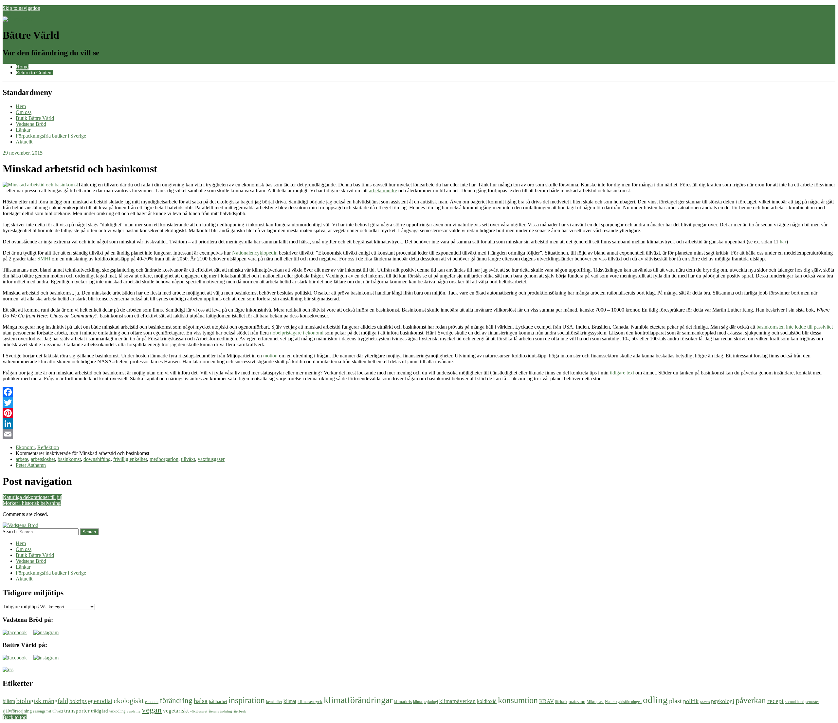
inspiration (246, 700)
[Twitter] (419, 402)
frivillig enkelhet (130, 459)
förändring (176, 700)
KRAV (546, 701)
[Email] (419, 434)
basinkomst (69, 459)
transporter (77, 711)
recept (775, 700)
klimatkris (403, 701)
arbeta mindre (383, 190)
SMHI (43, 258)
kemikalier (274, 701)
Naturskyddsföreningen (623, 701)
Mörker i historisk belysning (32, 503)
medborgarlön (164, 459)
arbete (22, 459)
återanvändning (220, 711)
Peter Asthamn (31, 465)
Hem (21, 106)
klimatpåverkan (457, 701)
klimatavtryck (310, 701)
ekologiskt (129, 700)
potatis (705, 702)
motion (270, 355)
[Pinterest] (419, 413)
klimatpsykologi (425, 701)
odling (655, 699)
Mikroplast (595, 701)
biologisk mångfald (42, 700)
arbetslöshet (43, 459)
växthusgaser (211, 459)
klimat (289, 701)
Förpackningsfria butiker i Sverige (51, 136)
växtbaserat (198, 711)
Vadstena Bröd (31, 124)
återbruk (239, 711)
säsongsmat (42, 711)
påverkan (751, 700)
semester (812, 701)
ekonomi (151, 701)
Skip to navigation (21, 8)
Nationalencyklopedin (255, 253)
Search (10, 531)
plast (675, 700)
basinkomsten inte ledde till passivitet (794, 327)
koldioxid (487, 701)
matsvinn (577, 701)
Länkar (23, 130)
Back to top (15, 717)
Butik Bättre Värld (35, 118)
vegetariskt (176, 711)
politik (691, 701)
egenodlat (100, 700)
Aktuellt (24, 141)
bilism (9, 701)
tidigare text (622, 372)
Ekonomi (25, 447)
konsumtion (518, 700)
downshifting (97, 459)
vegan (152, 709)
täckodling (117, 711)
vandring (133, 711)
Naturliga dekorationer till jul (32, 497)
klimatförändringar (358, 700)
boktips (78, 701)
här (783, 241)
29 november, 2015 (23, 153)
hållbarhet (218, 701)
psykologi (722, 701)
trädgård (99, 710)
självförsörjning (17, 710)
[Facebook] (419, 392)
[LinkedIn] (419, 423)
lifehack (561, 701)
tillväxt (188, 459)
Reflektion (48, 447)
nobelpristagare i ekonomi (296, 332)
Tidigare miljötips (21, 606)
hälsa (201, 700)
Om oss (23, 112)
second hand (794, 701)
